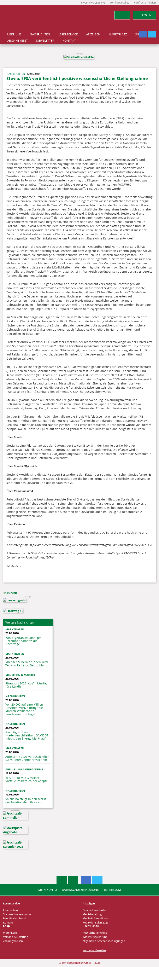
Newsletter (45, 40)
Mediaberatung (92, 914)
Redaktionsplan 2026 (95, 922)
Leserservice (68, 34)
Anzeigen (93, 34)
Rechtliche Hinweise (95, 932)
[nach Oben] (62, 880)
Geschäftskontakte (94, 910)
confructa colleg (119, 2)
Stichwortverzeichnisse (17, 914)
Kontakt (69, 40)
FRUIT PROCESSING (93, 2)
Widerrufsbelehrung (95, 937)
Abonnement (17, 40)
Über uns (14, 34)
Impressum (112, 890)
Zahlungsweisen (13, 941)
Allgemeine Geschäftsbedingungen (104, 941)
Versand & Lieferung (15, 937)
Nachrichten (40, 34)
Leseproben (10, 910)
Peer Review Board (14, 918)
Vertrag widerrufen (94, 950)
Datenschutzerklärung (80, 890)
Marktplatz (118, 34)
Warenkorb (10, 932)
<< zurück (10, 593)
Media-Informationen (96, 918)
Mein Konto (47, 890)
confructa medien (145, 2)
